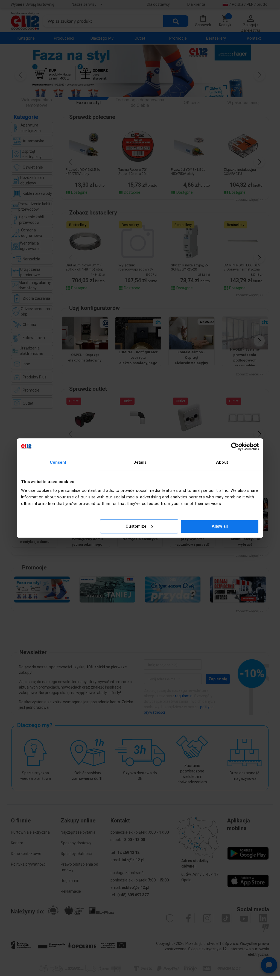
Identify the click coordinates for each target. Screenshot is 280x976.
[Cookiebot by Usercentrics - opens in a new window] (235, 446)
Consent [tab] (58, 462)
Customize (136, 526)
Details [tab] (140, 462)
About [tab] (222, 462)
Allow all (220, 526)
